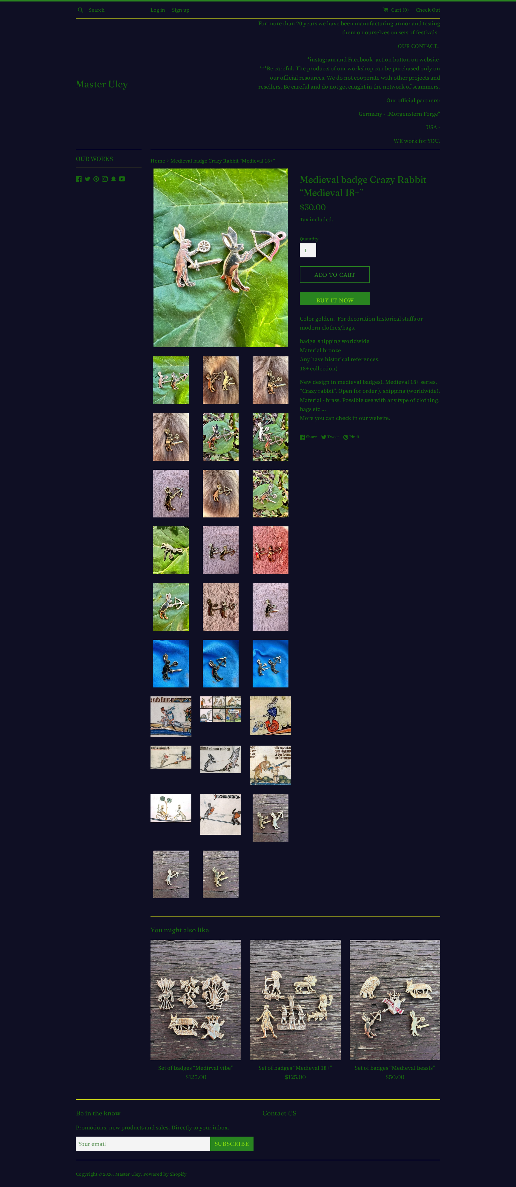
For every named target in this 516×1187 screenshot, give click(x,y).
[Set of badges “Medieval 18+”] (295, 1000)
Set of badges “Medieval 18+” (295, 1068)
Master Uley (102, 84)
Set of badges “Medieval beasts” (395, 1068)
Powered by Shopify (165, 1174)
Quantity (309, 239)
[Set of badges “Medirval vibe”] (195, 1000)
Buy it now (335, 300)
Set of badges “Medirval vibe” (195, 1068)
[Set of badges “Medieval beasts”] (395, 1000)
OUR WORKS (94, 158)
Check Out (428, 9)
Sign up (180, 9)
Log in (157, 9)
